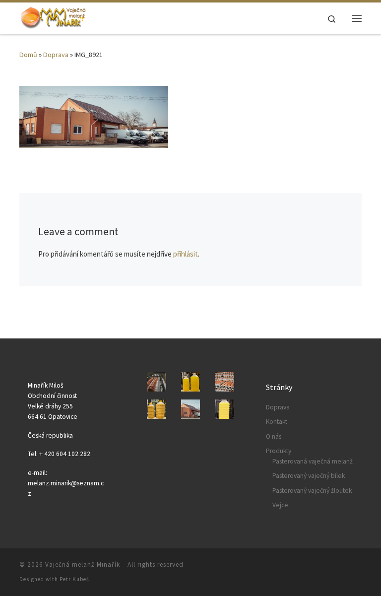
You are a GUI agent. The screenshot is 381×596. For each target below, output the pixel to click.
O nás (273, 436)
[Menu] (356, 18)
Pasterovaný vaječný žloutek (312, 490)
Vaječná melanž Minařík (82, 564)
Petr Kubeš (74, 579)
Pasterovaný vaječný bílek (308, 475)
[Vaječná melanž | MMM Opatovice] (52, 17)
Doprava (55, 54)
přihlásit (185, 254)
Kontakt (276, 421)
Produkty (278, 451)
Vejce (280, 505)
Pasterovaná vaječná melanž (312, 461)
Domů (28, 54)
